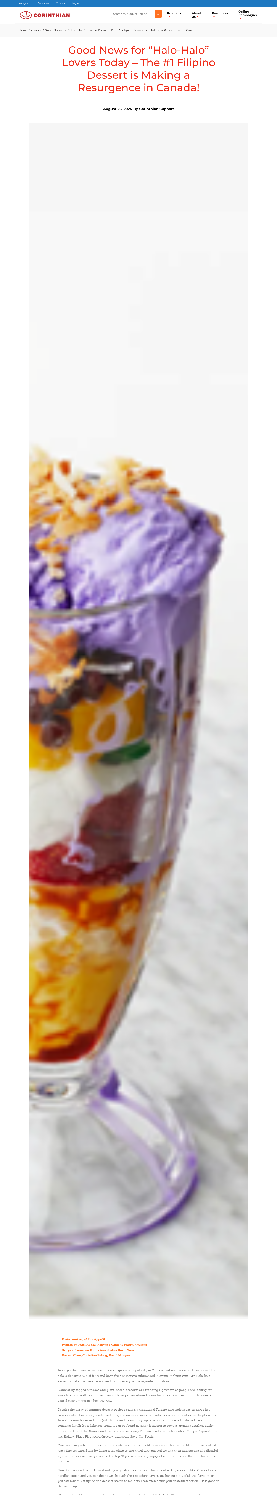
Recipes (36, 30)
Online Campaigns (247, 13)
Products (174, 13)
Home (23, 30)
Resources (220, 13)
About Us (196, 14)
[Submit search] (158, 14)
